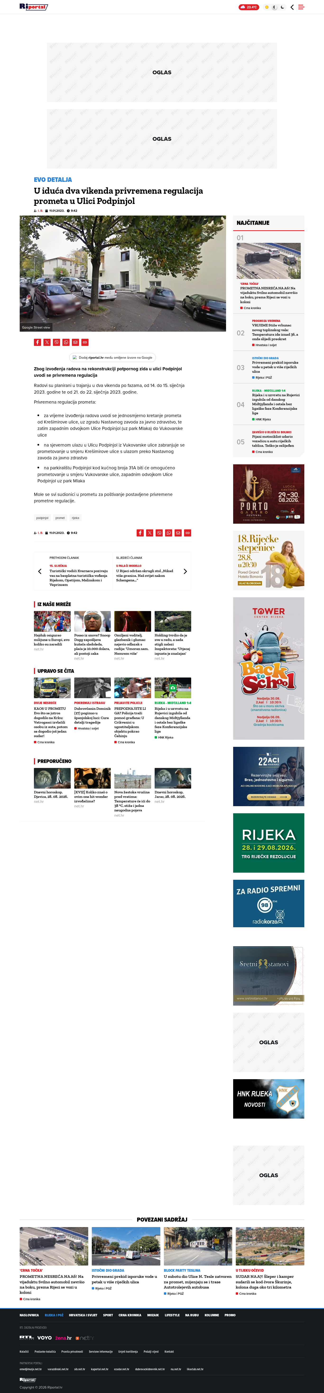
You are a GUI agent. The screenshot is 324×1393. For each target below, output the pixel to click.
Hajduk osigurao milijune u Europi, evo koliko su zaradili (51, 639)
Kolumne (212, 1315)
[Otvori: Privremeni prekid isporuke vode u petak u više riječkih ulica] (126, 1246)
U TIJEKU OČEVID (250, 1270)
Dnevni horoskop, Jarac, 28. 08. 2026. (170, 794)
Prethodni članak (40, 571)
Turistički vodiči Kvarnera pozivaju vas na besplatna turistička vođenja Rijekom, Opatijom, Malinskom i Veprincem (79, 578)
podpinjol (42, 518)
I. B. (40, 210)
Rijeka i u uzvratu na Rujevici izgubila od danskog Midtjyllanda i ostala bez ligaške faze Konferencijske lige (172, 720)
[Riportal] (34, 7)
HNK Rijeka (165, 737)
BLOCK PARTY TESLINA (182, 1270)
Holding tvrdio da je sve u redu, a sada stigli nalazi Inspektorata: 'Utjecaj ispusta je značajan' (172, 644)
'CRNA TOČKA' (249, 284)
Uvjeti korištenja (128, 1351)
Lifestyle (172, 1315)
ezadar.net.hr (121, 1369)
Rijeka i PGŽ (264, 377)
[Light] (267, 7)
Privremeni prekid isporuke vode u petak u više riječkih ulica (275, 367)
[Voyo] (44, 1337)
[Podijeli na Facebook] (37, 342)
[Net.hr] (27, 1337)
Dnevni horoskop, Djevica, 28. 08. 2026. (51, 794)
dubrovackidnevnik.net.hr (150, 1369)
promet (60, 518)
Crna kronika (46, 742)
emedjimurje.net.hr (31, 1369)
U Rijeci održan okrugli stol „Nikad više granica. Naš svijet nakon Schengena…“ (144, 575)
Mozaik (153, 1315)
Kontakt (169, 1351)
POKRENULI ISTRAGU (89, 703)
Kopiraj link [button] (84, 342)
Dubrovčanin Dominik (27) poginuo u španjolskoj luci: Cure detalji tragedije (92, 715)
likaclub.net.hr (195, 1369)
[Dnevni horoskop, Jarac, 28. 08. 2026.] (173, 778)
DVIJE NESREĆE (45, 703)
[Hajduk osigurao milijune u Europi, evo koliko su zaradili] (52, 621)
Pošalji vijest (151, 1351)
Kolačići (24, 1351)
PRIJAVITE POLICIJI (128, 703)
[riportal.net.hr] (28, 1380)
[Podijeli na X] (47, 342)
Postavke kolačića (45, 1351)
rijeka (75, 518)
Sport (108, 1315)
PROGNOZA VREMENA (266, 321)
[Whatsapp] (65, 342)
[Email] (75, 342)
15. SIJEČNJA (58, 566)
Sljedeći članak (185, 571)
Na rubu (192, 1315)
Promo (230, 1315)
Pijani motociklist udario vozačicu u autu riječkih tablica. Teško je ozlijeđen (273, 441)
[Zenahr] (63, 1337)
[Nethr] (84, 1337)
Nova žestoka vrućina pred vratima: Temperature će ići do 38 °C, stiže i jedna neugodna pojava (132, 801)
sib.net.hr (79, 1369)
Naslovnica (29, 1315)
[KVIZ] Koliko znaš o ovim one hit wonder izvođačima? (91, 796)
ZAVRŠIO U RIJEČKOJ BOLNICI (272, 432)
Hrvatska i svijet (88, 728)
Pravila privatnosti (72, 1351)
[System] (274, 7)
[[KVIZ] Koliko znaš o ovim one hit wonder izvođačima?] (92, 778)
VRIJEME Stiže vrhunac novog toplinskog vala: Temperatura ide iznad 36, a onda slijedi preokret (275, 332)
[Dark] (283, 7)
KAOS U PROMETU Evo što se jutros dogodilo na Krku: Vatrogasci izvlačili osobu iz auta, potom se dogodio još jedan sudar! (51, 722)
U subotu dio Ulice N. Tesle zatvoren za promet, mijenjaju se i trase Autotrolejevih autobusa (198, 1282)
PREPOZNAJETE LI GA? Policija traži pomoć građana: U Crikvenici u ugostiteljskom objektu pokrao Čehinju (130, 722)
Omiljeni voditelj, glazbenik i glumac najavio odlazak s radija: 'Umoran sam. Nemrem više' (131, 644)
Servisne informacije (101, 1351)
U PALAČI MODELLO (129, 566)
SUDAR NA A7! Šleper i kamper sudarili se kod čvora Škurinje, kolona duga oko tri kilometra (265, 1282)
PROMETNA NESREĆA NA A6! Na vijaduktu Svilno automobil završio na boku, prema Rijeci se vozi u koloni (268, 295)
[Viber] (56, 342)
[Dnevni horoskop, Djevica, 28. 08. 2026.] (52, 778)
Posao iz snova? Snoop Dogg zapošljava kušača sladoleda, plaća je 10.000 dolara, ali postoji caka (92, 644)
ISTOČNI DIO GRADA (265, 358)
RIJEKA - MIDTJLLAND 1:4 (173, 703)
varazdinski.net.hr (58, 1369)
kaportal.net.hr (99, 1369)
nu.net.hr (176, 1369)
